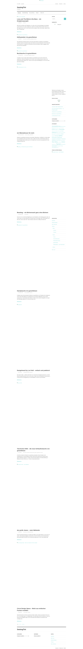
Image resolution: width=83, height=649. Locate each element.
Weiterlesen (19, 31)
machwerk (64, 132)
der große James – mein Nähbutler (28, 530)
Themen (37, 12)
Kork (25, 292)
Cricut (24, 612)
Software (29, 612)
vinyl (57, 147)
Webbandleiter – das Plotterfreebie (58, 244)
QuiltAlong (53, 140)
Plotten (54, 234)
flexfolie (28, 452)
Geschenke (61, 129)
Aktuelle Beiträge (25, 12)
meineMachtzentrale (26, 372)
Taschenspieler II (55, 145)
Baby (60, 126)
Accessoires (26, 55)
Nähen (28, 134)
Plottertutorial (59, 137)
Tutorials (54, 232)
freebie (58, 129)
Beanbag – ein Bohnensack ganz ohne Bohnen (32, 212)
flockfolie (30, 452)
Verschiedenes (54, 147)
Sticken (63, 142)
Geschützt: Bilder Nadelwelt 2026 (57, 106)
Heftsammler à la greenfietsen (27, 37)
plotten (35, 452)
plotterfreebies (54, 137)
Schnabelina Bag (58, 140)
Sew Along (54, 142)
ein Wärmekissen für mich (25, 133)
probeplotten (58, 138)
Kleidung (54, 132)
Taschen (24, 22)
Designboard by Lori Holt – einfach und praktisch (33, 370)
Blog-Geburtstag (63, 126)
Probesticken (63, 138)
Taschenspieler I (63, 144)
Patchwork (31, 372)
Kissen (26, 134)
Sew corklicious (31, 12)
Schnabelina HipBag (63, 140)
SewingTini (21, 7)
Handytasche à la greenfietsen (27, 291)
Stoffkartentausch (54, 144)
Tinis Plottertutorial (56, 238)
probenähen (30, 55)
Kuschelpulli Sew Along (60, 132)
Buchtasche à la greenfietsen (26, 53)
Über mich (42, 12)
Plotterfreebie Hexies (56, 240)
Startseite (19, 12)
